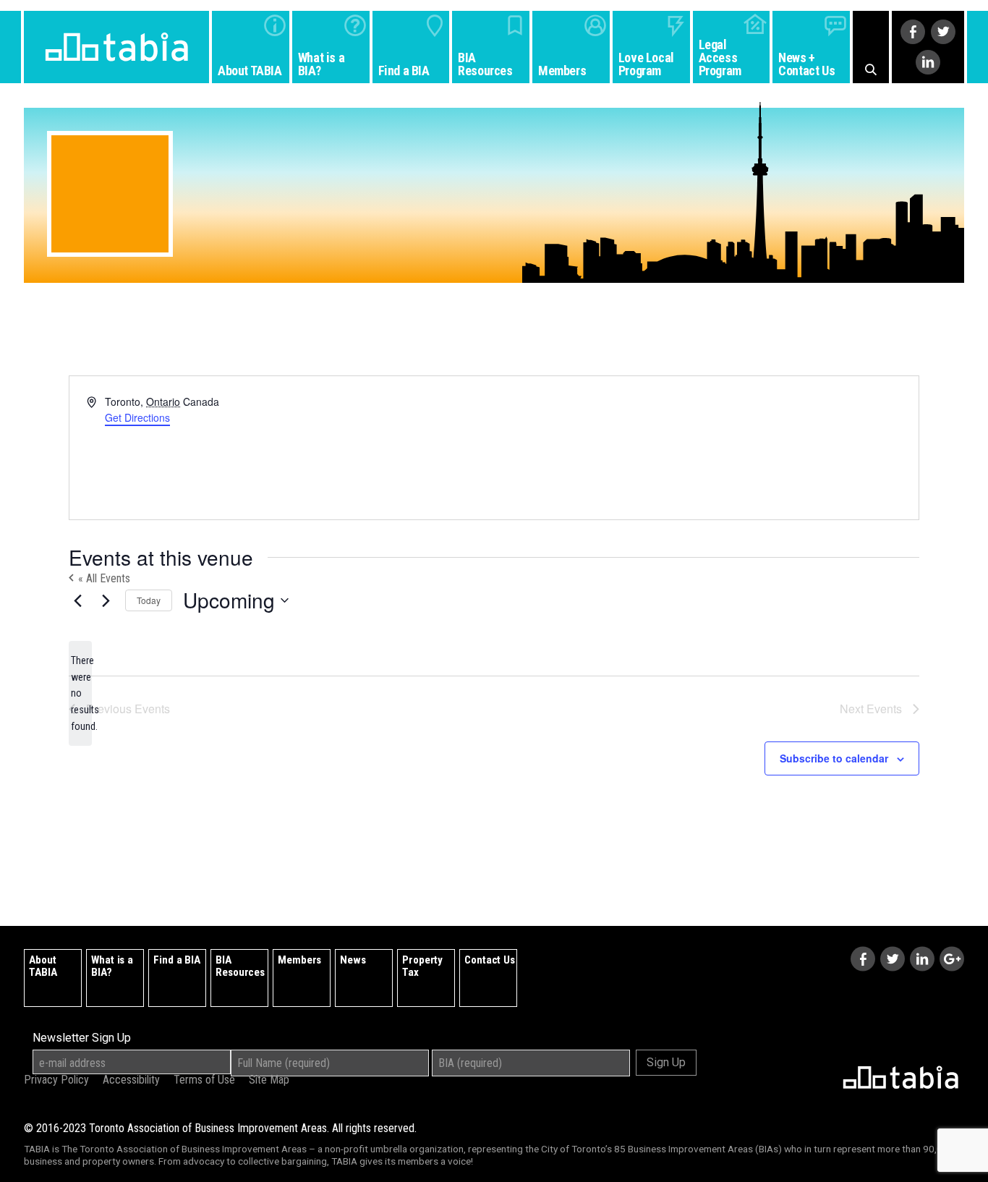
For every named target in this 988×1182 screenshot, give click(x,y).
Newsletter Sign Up (82, 1038)
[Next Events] (105, 600)
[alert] (80, 693)
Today (149, 600)
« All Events (102, 578)
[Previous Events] (77, 600)
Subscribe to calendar (834, 758)
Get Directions (137, 417)
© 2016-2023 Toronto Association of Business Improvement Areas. (220, 1128)
